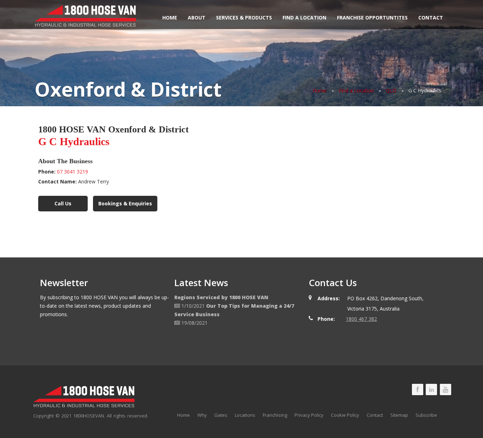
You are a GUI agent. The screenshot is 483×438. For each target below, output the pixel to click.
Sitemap (399, 415)
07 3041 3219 (72, 171)
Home (169, 17)
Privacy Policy (309, 415)
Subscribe (426, 415)
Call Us (62, 203)
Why (202, 415)
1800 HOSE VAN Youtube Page (445, 389)
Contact (430, 17)
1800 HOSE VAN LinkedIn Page (431, 389)
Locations (245, 415)
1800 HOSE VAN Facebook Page (417, 389)
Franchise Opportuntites (372, 17)
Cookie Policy (345, 415)
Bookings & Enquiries (125, 203)
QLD (391, 90)
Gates (220, 415)
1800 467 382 (361, 318)
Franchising (275, 415)
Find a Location (304, 17)
